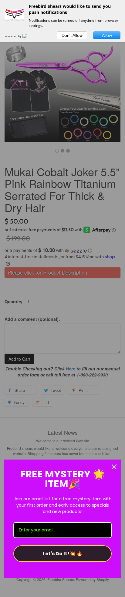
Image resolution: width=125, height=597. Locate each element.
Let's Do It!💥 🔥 (63, 553)
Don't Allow (72, 35)
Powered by (13, 36)
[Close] (114, 467)
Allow (107, 35)
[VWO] (28, 36)
